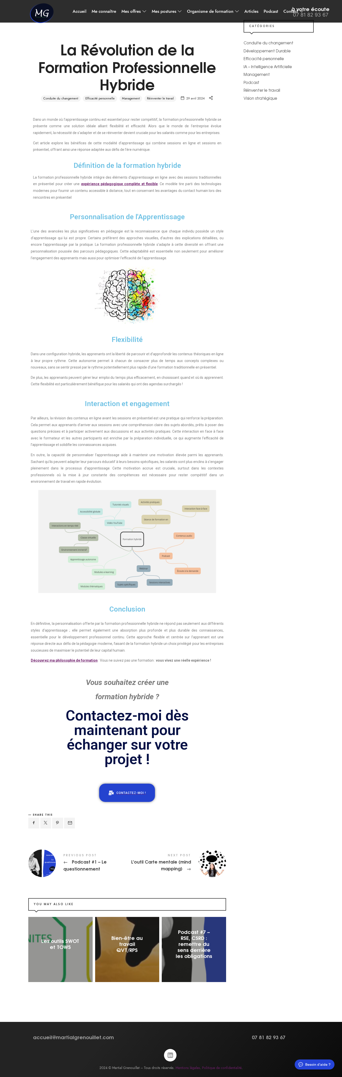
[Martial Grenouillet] (41, 13)
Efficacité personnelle (100, 98)
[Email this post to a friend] (69, 823)
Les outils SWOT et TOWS (60, 944)
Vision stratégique (260, 98)
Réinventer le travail (160, 98)
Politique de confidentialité (222, 1067)
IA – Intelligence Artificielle (268, 66)
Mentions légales (188, 1067)
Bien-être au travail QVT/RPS (127, 944)
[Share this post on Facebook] (33, 823)
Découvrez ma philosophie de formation (64, 660)
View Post (60, 956)
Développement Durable (267, 50)
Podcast (251, 82)
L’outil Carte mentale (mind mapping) (176, 863)
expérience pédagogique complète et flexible (119, 184)
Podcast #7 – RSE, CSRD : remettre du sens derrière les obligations (194, 944)
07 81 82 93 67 (269, 1036)
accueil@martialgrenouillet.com (73, 1036)
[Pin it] (57, 823)
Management (131, 98)
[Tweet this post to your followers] (45, 823)
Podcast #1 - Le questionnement (77, 863)
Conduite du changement (60, 98)
